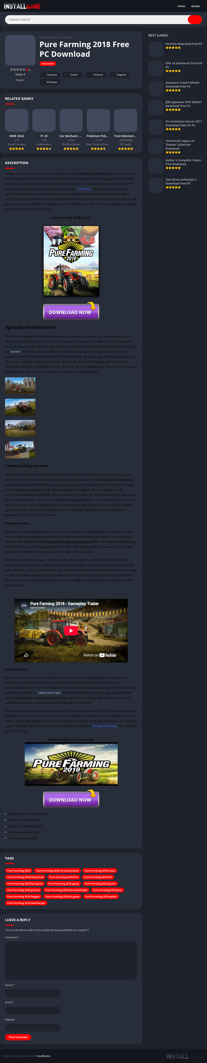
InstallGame (43, 1056)
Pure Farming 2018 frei (98, 877)
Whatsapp (51, 81)
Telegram (121, 74)
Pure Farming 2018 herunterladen (66, 890)
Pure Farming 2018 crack (99, 870)
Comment (12, 937)
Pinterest (98, 74)
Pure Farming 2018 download (25, 877)
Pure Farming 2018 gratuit (23, 890)
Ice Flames (84, 189)
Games (195, 6)
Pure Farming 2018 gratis (100, 883)
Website (10, 1019)
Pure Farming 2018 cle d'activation (57, 870)
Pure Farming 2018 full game (25, 883)
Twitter (74, 74)
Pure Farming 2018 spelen (101, 896)
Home (181, 6)
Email (9, 1002)
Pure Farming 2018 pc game (62, 896)
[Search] (195, 19)
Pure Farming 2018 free (63, 877)
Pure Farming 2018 (18, 870)
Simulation (66, 37)
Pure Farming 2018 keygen (23, 896)
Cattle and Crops (49, 693)
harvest (15, 351)
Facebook (52, 74)
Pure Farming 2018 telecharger (26, 903)
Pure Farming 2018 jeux (107, 890)
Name (9, 985)
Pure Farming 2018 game (63, 883)
